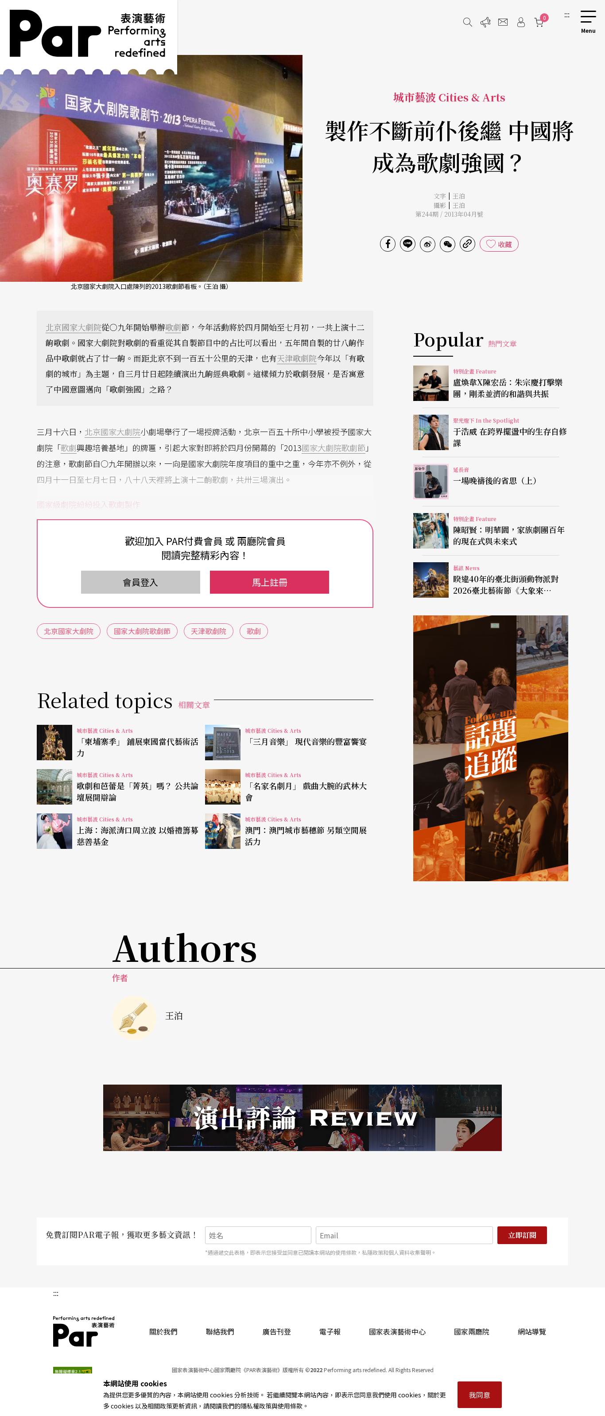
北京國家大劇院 (73, 327)
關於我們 (163, 1331)
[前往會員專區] (521, 22)
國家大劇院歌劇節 (333, 447)
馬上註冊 (269, 582)
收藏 (505, 244)
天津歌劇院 (297, 358)
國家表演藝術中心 (397, 1331)
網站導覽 (532, 1331)
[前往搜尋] (468, 22)
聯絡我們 (220, 1331)
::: (567, 14)
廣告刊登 (277, 1331)
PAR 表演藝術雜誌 (84, 1331)
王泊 (459, 195)
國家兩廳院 (471, 1331)
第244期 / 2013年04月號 (449, 214)
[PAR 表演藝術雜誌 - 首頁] (88, 37)
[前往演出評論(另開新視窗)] (302, 1118)
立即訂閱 (522, 1235)
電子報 (330, 1331)
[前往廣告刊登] (485, 22)
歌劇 (173, 327)
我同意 (479, 1394)
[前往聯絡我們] (503, 22)
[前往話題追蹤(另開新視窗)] (490, 748)
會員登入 (140, 582)
